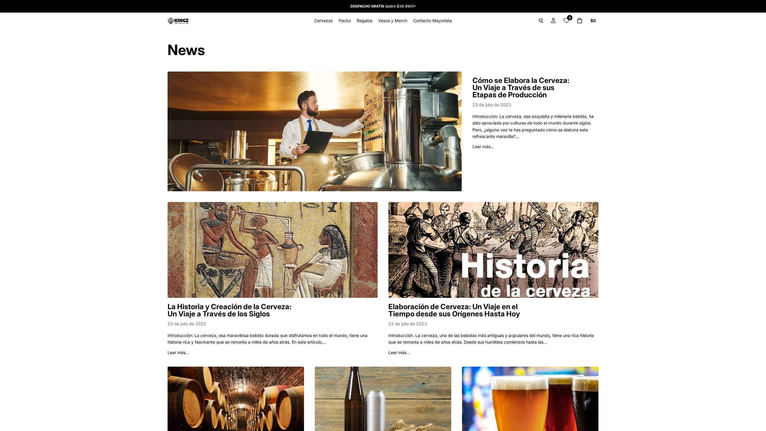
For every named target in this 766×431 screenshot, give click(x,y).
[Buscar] (541, 20)
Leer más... (483, 146)
